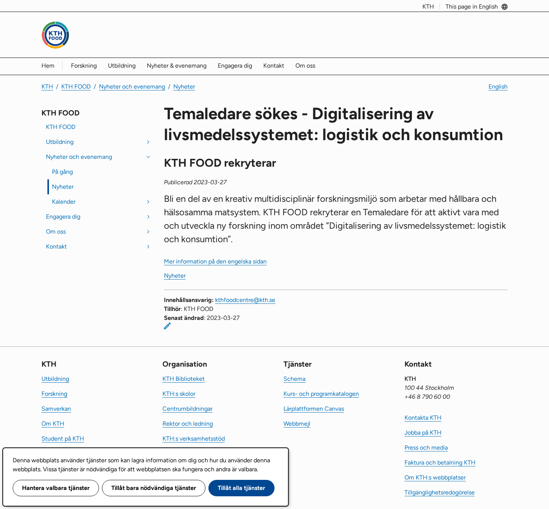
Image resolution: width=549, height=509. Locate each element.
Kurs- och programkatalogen (321, 393)
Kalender (63, 201)
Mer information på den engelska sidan (215, 261)
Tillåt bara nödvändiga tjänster (153, 487)
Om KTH (52, 423)
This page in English (472, 6)
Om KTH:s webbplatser (435, 477)
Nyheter (184, 86)
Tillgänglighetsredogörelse (439, 492)
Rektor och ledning (187, 423)
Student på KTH (62, 438)
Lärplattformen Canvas (313, 408)
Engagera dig (235, 65)
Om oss (305, 65)
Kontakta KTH (422, 417)
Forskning (84, 65)
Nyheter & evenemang (177, 65)
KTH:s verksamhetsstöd (193, 438)
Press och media (426, 447)
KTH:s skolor (178, 393)
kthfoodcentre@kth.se (245, 299)
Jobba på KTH (422, 432)
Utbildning (122, 65)
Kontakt (273, 65)
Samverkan (56, 408)
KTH (428, 6)
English (498, 86)
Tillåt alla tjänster (241, 487)
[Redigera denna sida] (167, 326)
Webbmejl (296, 423)
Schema (294, 378)
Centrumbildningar (187, 408)
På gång (62, 171)
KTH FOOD (76, 86)
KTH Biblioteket (183, 378)
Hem (48, 65)
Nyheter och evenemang (132, 86)
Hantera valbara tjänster (56, 487)
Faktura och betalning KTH (439, 462)
